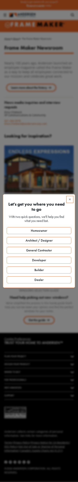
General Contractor (39, 250)
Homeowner (39, 230)
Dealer (39, 280)
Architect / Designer (39, 240)
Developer (39, 260)
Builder (39, 270)
